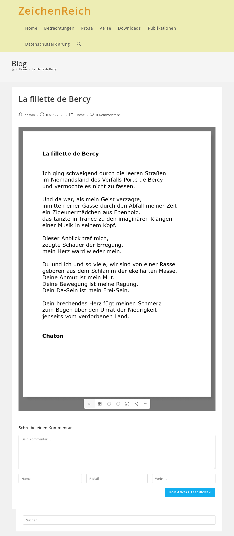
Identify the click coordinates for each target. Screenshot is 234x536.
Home (80, 115)
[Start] (13, 69)
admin (30, 115)
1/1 (90, 404)
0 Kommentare (108, 115)
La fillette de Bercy (44, 69)
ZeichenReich (54, 10)
